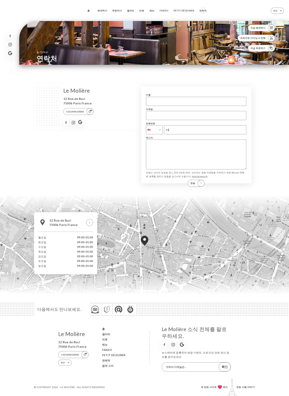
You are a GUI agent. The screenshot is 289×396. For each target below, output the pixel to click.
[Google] (10, 53)
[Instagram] (10, 44)
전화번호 (150, 123)
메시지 (149, 137)
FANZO (164, 10)
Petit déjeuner (184, 10)
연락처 (203, 10)
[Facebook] (10, 36)
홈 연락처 (42, 52)
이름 (148, 95)
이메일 (149, 109)
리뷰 (141, 10)
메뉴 (152, 10)
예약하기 (102, 10)
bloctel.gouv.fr (200, 176)
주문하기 (117, 10)
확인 (225, 366)
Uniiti (251, 387)
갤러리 (130, 10)
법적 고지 (108, 365)
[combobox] (154, 130)
